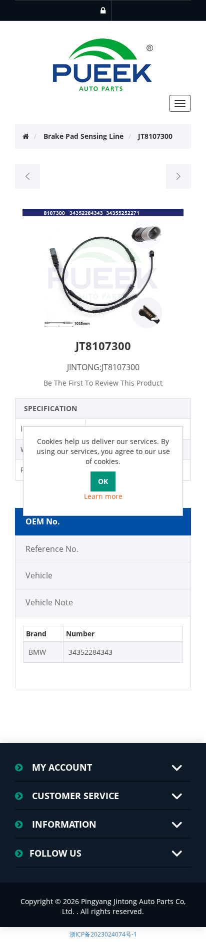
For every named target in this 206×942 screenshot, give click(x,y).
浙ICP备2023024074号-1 (103, 934)
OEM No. (43, 521)
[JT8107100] (27, 176)
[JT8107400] (178, 176)
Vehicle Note (49, 602)
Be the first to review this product (103, 383)
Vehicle (39, 575)
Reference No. (52, 548)
